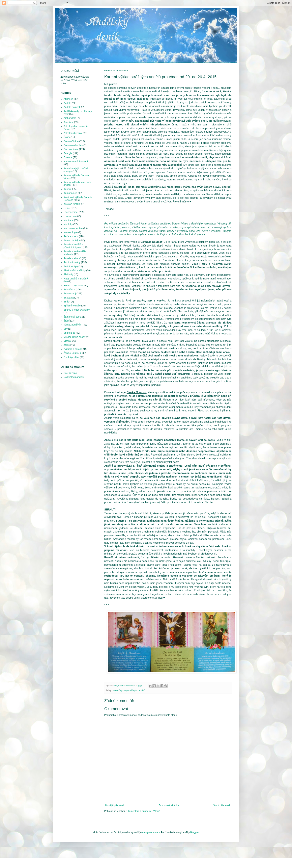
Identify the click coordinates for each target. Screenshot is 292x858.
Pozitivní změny (72, 262)
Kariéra (68, 189)
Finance (68, 157)
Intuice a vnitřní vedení (76, 161)
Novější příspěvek (115, 805)
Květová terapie (72, 204)
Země (67, 345)
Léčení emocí (71, 212)
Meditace (68, 220)
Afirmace (68, 99)
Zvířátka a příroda (73, 349)
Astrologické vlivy (73, 133)
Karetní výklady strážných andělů (129, 690)
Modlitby (68, 224)
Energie (68, 153)
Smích (67, 301)
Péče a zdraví (71, 236)
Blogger (194, 832)
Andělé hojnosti (72, 107)
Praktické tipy (71, 266)
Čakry (67, 137)
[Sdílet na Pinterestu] (166, 686)
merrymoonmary (151, 832)
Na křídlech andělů (74, 377)
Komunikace (70, 193)
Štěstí (67, 320)
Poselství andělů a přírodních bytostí (73, 246)
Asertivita (68, 122)
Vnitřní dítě (69, 332)
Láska (67, 208)
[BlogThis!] (154, 686)
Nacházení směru (73, 228)
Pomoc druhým (72, 240)
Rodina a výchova (73, 285)
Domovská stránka (169, 805)
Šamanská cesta (72, 316)
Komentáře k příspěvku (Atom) (144, 811)
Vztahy (67, 341)
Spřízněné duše (72, 305)
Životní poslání (71, 357)
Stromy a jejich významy (77, 309)
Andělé (67, 103)
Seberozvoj (70, 293)
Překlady (68, 274)
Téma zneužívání (73, 324)
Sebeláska (69, 289)
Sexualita (69, 297)
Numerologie (71, 232)
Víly (66, 328)
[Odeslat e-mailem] (151, 686)
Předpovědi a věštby (75, 270)
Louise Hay (70, 216)
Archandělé (70, 118)
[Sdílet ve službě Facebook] (162, 686)
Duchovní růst (71, 149)
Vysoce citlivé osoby (74, 337)
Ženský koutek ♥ (72, 353)
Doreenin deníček (73, 145)
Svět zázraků (70, 373)
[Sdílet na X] (158, 686)
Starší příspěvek (221, 805)
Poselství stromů (72, 258)
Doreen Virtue (71, 141)
